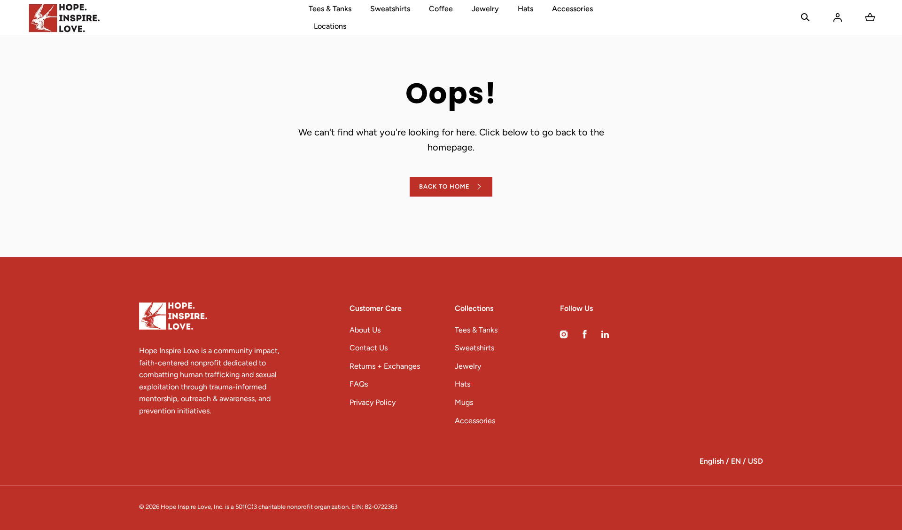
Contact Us (369, 347)
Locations (330, 26)
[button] (805, 17)
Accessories (572, 8)
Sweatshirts (390, 8)
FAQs (359, 384)
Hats (525, 8)
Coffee (441, 8)
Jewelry (485, 8)
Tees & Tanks (330, 8)
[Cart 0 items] (870, 17)
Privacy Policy (373, 402)
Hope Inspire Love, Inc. (192, 506)
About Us (365, 329)
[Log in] (837, 17)
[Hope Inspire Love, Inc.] (63, 17)
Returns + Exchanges (385, 366)
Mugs (464, 402)
